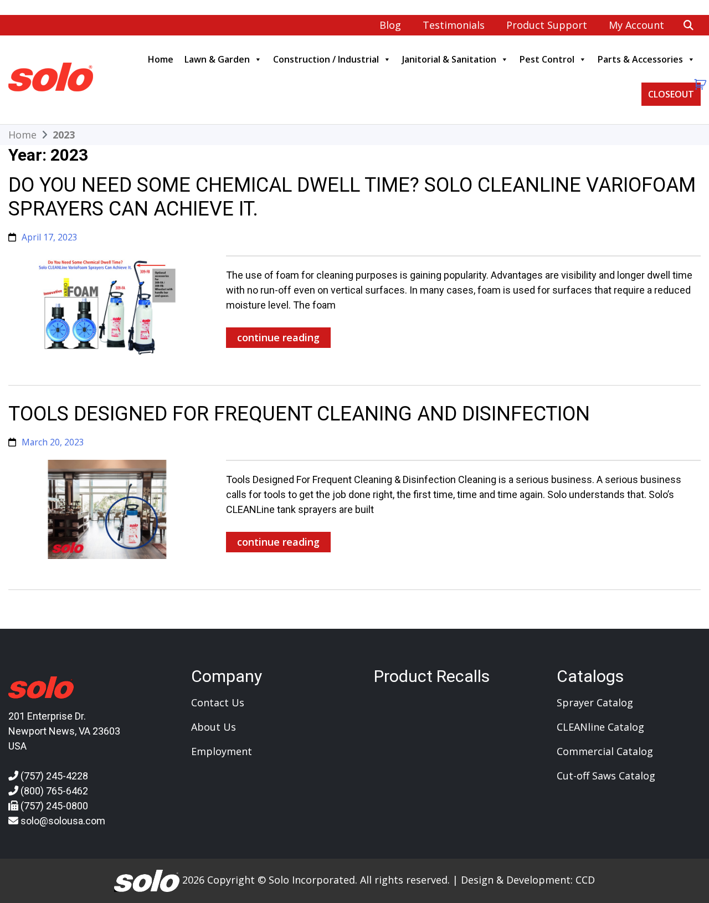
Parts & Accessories (640, 59)
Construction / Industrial (326, 59)
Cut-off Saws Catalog (606, 775)
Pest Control (547, 59)
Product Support (546, 25)
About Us (213, 726)
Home (160, 59)
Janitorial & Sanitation (449, 59)
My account (636, 25)
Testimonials (454, 25)
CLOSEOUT (671, 94)
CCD (585, 879)
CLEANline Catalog (600, 726)
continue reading (278, 337)
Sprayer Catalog (595, 702)
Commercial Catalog (605, 751)
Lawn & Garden (217, 59)
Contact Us (217, 702)
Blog (390, 25)
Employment (221, 751)
